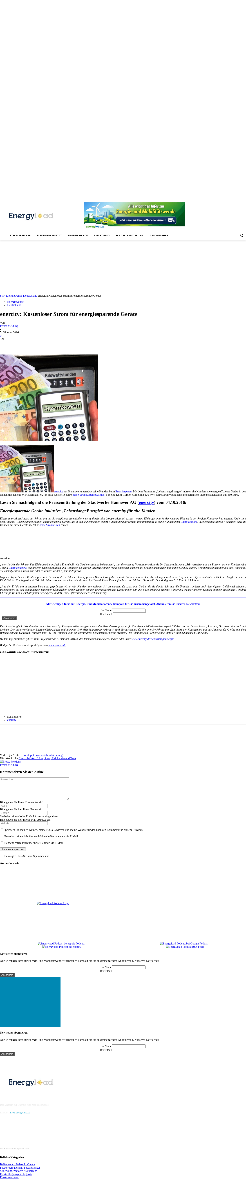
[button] (241, 235)
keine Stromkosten (49, 525)
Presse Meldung (9, 325)
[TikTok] (234, 200)
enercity (58, 491)
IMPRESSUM (10, 1095)
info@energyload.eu (20, 1112)
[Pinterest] (224, 200)
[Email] (58, 344)
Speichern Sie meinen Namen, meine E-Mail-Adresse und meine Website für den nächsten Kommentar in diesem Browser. (73, 829)
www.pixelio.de (57, 645)
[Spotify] (229, 200)
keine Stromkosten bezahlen (88, 494)
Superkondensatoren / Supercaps (18, 1170)
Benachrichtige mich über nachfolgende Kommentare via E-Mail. (41, 836)
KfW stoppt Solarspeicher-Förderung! (42, 755)
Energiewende (14, 295)
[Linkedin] (219, 200)
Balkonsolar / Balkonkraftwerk (17, 1164)
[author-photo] (10, 761)
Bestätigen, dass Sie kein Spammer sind (26, 856)
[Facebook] (209, 200)
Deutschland (30, 295)
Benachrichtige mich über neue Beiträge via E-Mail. (33, 842)
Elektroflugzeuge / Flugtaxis (16, 1174)
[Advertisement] (123, 267)
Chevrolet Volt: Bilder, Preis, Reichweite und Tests (47, 758)
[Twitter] (239, 200)
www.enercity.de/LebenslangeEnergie (152, 638)
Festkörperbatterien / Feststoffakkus (20, 1167)
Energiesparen (123, 491)
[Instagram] (214, 200)
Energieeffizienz (17, 567)
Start (2, 295)
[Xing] (244, 200)
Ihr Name (106, 610)
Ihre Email (106, 614)
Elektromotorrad (9, 1177)
